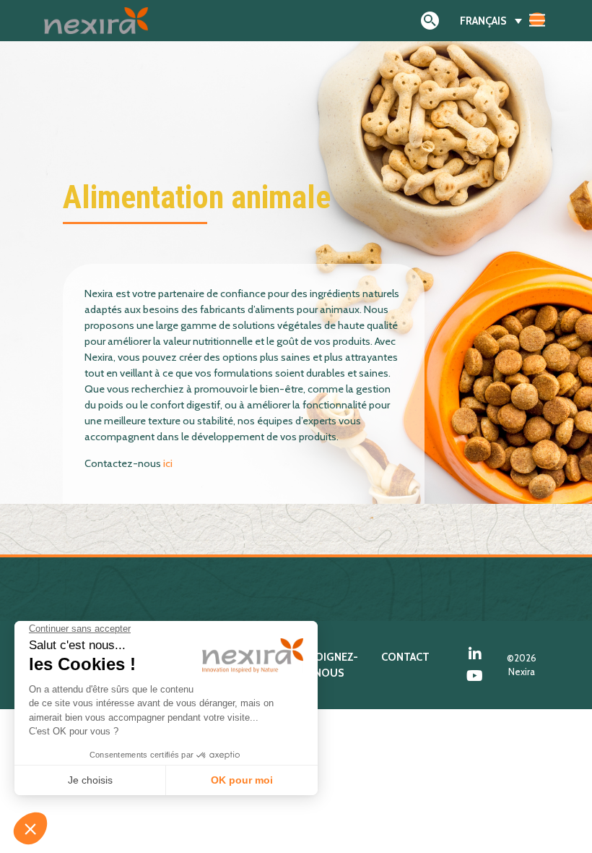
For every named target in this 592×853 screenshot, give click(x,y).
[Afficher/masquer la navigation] (537, 19)
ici (168, 463)
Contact (405, 657)
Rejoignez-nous (329, 665)
